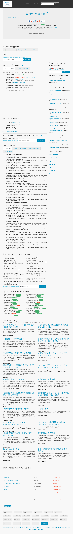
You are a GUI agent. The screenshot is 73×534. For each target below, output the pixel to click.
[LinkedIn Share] (35, 21)
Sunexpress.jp (53, 135)
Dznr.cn (51, 137)
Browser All (8, 506)
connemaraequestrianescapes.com (12, 483)
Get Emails (66, 72)
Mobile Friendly (8, 151)
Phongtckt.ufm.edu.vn (55, 99)
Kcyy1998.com (15, 17)
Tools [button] (38, 3)
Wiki (36, 50)
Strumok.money (53, 144)
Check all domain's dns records (9, 131)
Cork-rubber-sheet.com (55, 94)
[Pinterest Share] (37, 21)
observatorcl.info (8, 499)
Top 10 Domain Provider (23, 68)
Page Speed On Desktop (19, 148)
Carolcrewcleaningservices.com (57, 107)
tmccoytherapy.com (8, 474)
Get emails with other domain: (56, 69)
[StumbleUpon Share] (39, 21)
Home (9, 17)
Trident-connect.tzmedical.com (57, 80)
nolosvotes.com (7, 502)
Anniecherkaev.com (54, 147)
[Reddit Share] (42, 21)
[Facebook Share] (29, 21)
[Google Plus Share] (31, 21)
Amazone (28, 50)
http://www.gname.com (19, 82)
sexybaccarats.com (8, 492)
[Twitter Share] (33, 21)
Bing (7, 50)
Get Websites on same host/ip (10, 140)
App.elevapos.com (54, 128)
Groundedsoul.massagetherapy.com (58, 140)
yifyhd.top (6, 486)
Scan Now (41, 140)
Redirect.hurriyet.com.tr (55, 103)
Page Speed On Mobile (33, 148)
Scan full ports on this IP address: (11, 286)
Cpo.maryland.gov (54, 125)
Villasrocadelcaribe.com (55, 90)
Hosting (34, 3)
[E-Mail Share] (44, 21)
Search (56, 3)
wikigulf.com (6, 477)
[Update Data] (22, 65)
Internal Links (8, 148)
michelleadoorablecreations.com (11, 480)
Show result (27, 59)
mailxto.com (6, 489)
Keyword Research (18, 3)
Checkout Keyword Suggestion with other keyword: (15, 57)
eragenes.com (7, 496)
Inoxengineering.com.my (56, 112)
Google (21, 50)
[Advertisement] (25, 104)
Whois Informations (9, 68)
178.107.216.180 (16, 122)
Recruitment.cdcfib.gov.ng (56, 130)
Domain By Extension (27, 3)
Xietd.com (52, 78)
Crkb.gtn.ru (52, 87)
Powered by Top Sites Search (29, 532)
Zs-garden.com (53, 122)
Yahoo (13, 50)
